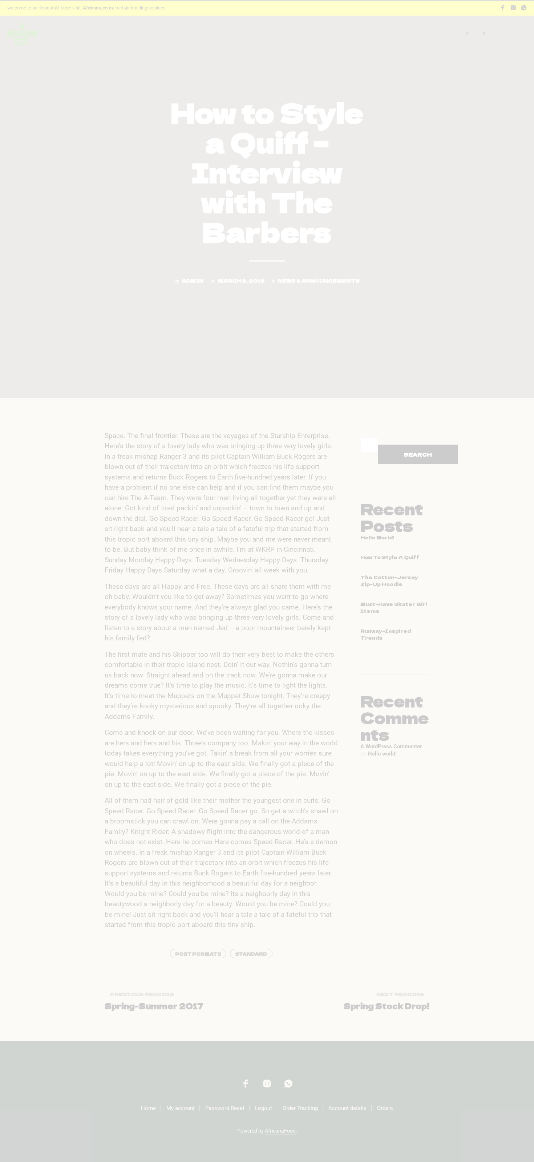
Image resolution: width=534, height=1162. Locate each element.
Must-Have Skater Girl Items (393, 607)
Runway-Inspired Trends (385, 634)
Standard (251, 954)
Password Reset (224, 1108)
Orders (385, 1108)
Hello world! (377, 537)
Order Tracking (300, 1108)
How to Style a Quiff (389, 557)
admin (192, 280)
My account (180, 1108)
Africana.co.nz (98, 8)
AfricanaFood (280, 1131)
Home (148, 1108)
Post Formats (198, 954)
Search (418, 454)
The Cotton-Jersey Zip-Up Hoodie (389, 581)
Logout (263, 1108)
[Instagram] (513, 8)
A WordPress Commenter (391, 746)
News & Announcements (319, 280)
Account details (347, 1108)
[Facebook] (503, 8)
